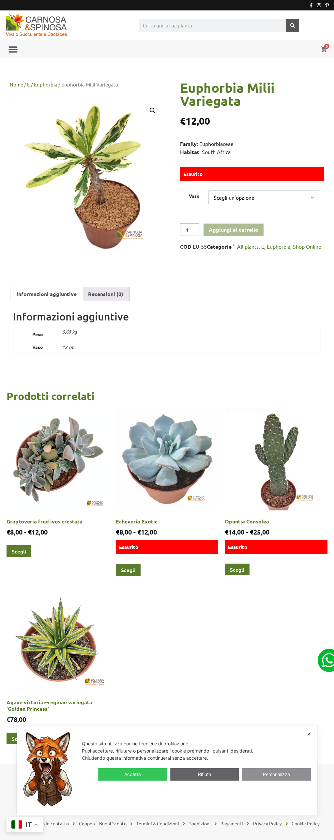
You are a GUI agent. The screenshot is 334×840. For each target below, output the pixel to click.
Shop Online (307, 246)
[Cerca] (292, 25)
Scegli (19, 551)
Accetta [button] (132, 774)
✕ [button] (309, 734)
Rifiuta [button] (204, 774)
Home (16, 84)
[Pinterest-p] (327, 5)
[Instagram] (319, 5)
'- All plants (246, 246)
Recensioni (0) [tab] (105, 293)
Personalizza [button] (276, 774)
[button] (13, 49)
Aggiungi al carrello (233, 229)
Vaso (194, 196)
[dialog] (167, 770)
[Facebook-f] (311, 5)
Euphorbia (45, 84)
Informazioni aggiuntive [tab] (47, 293)
